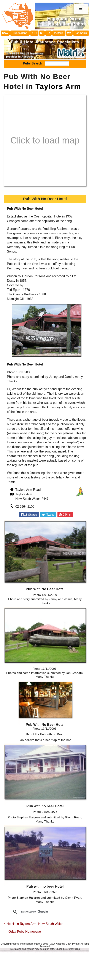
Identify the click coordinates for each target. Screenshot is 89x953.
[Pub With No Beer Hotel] (46, 357)
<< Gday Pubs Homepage (22, 931)
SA (48, 33)
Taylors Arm (58, 86)
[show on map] (12, 495)
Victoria (59, 33)
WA (69, 33)
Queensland (20, 33)
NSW (5, 33)
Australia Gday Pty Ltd (67, 943)
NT (42, 33)
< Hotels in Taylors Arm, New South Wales (33, 924)
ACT (34, 33)
